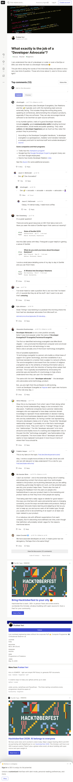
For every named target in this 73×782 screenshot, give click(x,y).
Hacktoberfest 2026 (42, 744)
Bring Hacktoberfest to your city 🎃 (32, 600)
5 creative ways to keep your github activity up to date (27, 681)
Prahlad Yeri (20, 37)
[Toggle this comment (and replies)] (13, 105)
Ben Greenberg (21, 215)
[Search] (8, 2)
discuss (15, 57)
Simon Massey (21, 401)
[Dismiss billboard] (70, 763)
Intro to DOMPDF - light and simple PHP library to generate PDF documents (34, 673)
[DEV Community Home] (3, 2)
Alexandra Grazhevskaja (24, 329)
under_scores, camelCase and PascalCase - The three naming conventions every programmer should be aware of (35, 689)
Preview (28, 95)
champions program (37, 151)
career (22, 57)
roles (49, 158)
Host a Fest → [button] (18, 613)
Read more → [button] (14, 753)
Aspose (44, 387)
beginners (29, 57)
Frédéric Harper (21, 451)
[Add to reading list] (3, 69)
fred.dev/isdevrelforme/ (25, 463)
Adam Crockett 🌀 (22, 535)
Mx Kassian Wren (22, 474)
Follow (40, 630)
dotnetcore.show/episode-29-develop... (31, 316)
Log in (54, 2)
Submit (18, 95)
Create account (65, 2)
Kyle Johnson (21, 306)
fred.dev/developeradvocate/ (49, 455)
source (20, 143)
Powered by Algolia (41, 2)
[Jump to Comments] (3, 62)
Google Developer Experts (40, 153)
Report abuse (46, 555)
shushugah (20, 102)
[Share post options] (3, 82)
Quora (25, 162)
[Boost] (3, 76)
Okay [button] (5, 778)
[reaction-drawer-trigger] (3, 55)
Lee (17, 287)
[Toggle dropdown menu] (66, 101)
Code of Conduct (34, 555)
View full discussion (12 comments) (40, 551)
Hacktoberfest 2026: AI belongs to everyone (32, 738)
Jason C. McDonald (25, 173)
